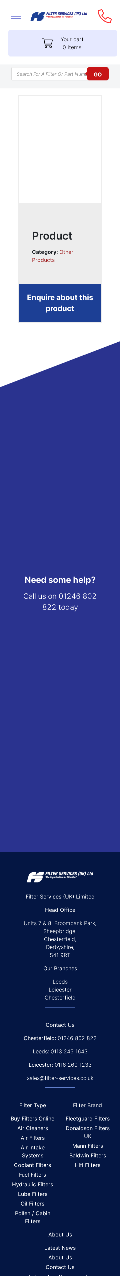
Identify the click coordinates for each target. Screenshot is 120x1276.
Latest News (60, 1247)
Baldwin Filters (87, 1155)
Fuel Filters (32, 1174)
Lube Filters (32, 1194)
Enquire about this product (60, 303)
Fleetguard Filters (88, 1118)
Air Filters (33, 1137)
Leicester (60, 989)
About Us (60, 1257)
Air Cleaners (32, 1128)
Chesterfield (60, 997)
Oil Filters (32, 1203)
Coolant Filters (32, 1165)
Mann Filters (87, 1145)
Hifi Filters (87, 1165)
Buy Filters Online (32, 1118)
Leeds (60, 981)
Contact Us (60, 1267)
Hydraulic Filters (32, 1184)
